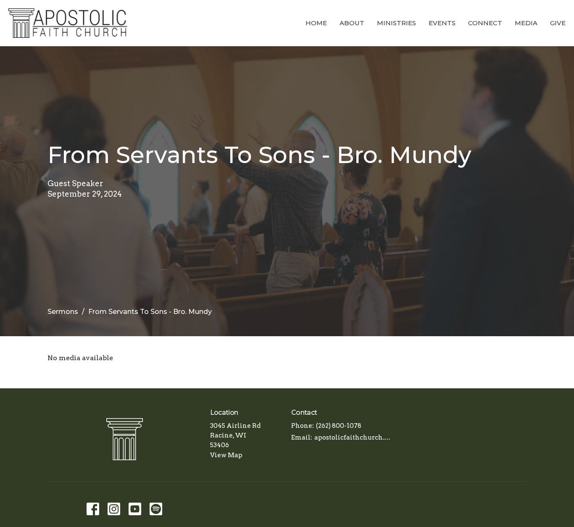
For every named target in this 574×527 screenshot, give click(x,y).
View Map (226, 455)
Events (442, 23)
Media (526, 23)
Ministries (396, 23)
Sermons (62, 312)
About (352, 23)
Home (316, 23)
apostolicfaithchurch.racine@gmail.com (352, 437)
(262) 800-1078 (338, 426)
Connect (485, 23)
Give (558, 23)
